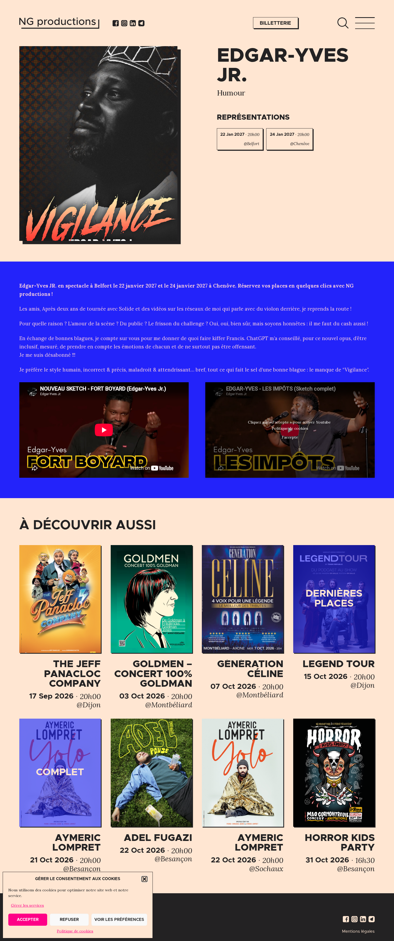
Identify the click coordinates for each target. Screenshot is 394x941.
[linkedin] (133, 23)
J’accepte (290, 437)
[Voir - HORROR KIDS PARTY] (334, 796)
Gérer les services (27, 905)
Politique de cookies (75, 931)
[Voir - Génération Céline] (242, 622)
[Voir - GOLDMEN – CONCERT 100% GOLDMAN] (151, 627)
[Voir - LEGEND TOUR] (334, 617)
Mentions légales (358, 931)
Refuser (69, 920)
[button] (144, 879)
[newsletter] (141, 23)
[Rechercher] (342, 23)
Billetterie (275, 23)
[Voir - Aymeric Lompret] (60, 796)
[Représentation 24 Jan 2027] (289, 139)
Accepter (28, 920)
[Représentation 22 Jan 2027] (240, 139)
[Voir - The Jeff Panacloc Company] (60, 627)
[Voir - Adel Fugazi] (151, 791)
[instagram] (124, 23)
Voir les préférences (119, 920)
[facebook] (116, 23)
